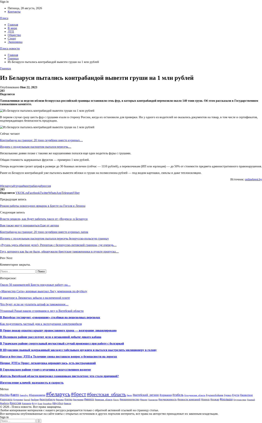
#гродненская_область (194, 395)
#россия (45, 186)
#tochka (5, 395)
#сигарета (26, 403)
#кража (60, 399)
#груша (18, 186)
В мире (12, 28)
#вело (129, 395)
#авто (14, 395)
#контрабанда (31, 186)
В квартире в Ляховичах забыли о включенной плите (35, 297)
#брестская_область (106, 394)
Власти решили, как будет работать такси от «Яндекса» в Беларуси (44, 219)
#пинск (205, 399)
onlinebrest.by (253, 179)
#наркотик (153, 399)
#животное (246, 395)
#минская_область (103, 399)
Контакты (14, 11)
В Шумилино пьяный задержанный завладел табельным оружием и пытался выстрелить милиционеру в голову (78, 350)
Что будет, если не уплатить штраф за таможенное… (34, 304)
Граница (5, 68)
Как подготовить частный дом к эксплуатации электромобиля (41, 324)
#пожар (214, 399)
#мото (116, 400)
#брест (78, 394)
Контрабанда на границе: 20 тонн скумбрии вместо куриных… (41, 140)
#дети (235, 395)
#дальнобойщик (214, 395)
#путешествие (239, 399)
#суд (34, 403)
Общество (14, 35)
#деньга (227, 395)
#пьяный (251, 399)
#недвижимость (167, 399)
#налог (143, 399)
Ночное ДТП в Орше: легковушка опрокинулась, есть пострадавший (48, 363)
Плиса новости (10, 48)
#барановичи (37, 395)
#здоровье (18, 399)
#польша (226, 399)
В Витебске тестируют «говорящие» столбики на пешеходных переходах (50, 317)
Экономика (15, 42)
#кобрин (35, 399)
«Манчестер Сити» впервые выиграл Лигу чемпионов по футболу (43, 291)
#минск (89, 399)
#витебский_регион (146, 395)
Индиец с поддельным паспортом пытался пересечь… (35, 146)
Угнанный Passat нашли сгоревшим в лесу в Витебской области (42, 310)
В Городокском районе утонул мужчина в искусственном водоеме (45, 369)
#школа (67, 403)
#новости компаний (188, 399)
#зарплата (6, 399)
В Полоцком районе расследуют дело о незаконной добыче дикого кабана (50, 337)
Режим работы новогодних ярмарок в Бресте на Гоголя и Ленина (42, 205)
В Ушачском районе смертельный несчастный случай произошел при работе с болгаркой (62, 343)
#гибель (178, 395)
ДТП (11, 31)
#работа (4, 403)
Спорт (12, 38)
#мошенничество (129, 399)
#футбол (57, 403)
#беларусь (6, 186)
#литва (68, 399)
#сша (40, 403)
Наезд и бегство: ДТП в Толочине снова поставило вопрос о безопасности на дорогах (58, 356)
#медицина (78, 399)
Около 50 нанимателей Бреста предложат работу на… (35, 284)
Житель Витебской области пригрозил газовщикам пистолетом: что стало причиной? (59, 376)
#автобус (24, 395)
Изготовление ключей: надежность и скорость (31, 382)
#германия (166, 395)
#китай (27, 399)
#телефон (47, 403)
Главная (13, 24)
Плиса (4, 18)
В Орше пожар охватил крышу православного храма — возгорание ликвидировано (58, 330)
